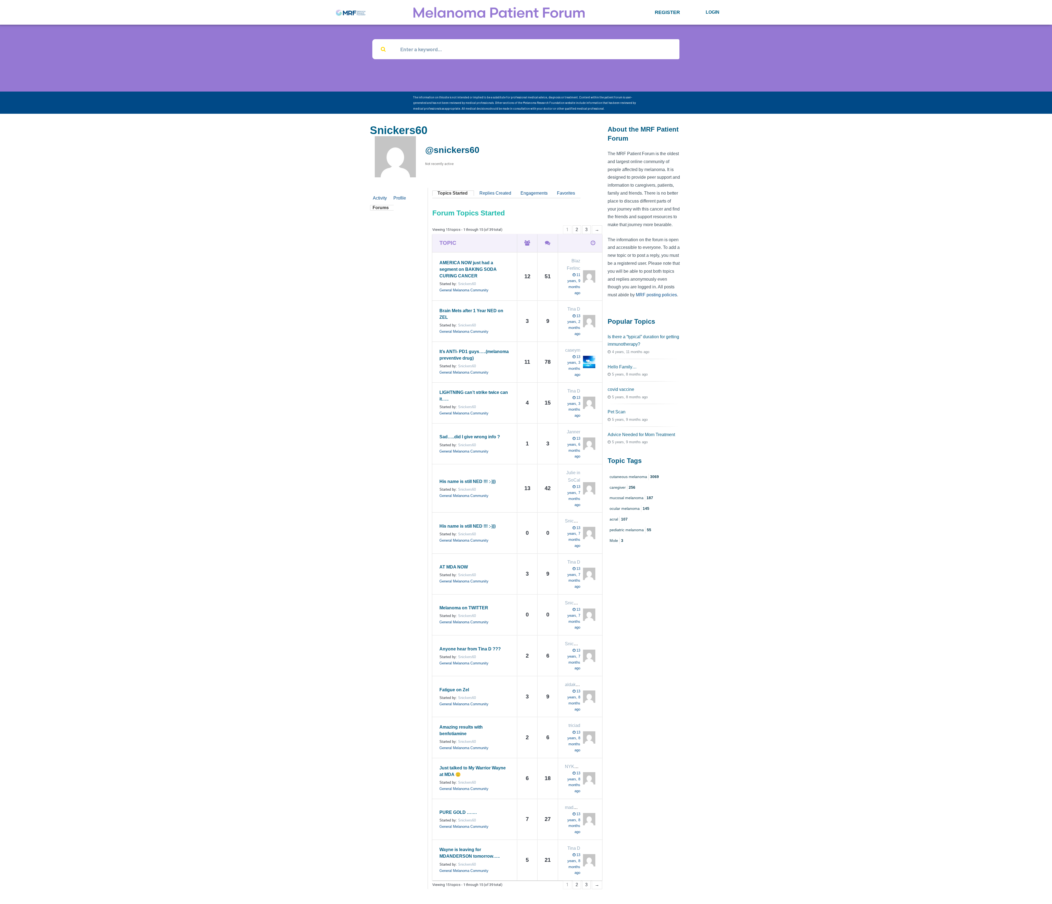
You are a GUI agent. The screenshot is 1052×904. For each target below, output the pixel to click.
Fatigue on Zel (454, 689)
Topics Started (453, 193)
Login (712, 12)
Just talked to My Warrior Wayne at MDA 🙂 (472, 771)
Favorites (566, 193)
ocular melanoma (629, 508)
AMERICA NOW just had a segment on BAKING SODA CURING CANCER (467, 269)
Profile (399, 198)
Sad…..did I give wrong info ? (469, 436)
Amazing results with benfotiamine (461, 730)
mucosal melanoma (631, 498)
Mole (616, 540)
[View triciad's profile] (587, 737)
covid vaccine (621, 389)
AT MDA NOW (453, 567)
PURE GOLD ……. (458, 812)
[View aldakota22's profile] (587, 696)
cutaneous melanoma (634, 476)
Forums (381, 207)
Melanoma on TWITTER (463, 607)
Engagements (534, 193)
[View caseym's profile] (587, 362)
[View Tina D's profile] (587, 321)
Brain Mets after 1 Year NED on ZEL (471, 314)
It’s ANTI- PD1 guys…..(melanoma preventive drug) (474, 354)
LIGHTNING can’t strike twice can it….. (473, 395)
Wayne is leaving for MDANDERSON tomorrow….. (469, 852)
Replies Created (495, 193)
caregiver (622, 487)
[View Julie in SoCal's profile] (587, 488)
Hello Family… (622, 367)
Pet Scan (616, 412)
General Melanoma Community (463, 290)
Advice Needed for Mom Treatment (641, 434)
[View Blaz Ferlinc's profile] (587, 276)
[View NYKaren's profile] (587, 778)
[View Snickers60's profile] (587, 533)
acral (619, 519)
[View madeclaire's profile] (587, 819)
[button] (667, 12)
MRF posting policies (656, 294)
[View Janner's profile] (587, 443)
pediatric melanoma (630, 530)
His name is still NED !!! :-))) (467, 481)
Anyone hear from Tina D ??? (470, 649)
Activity (380, 198)
